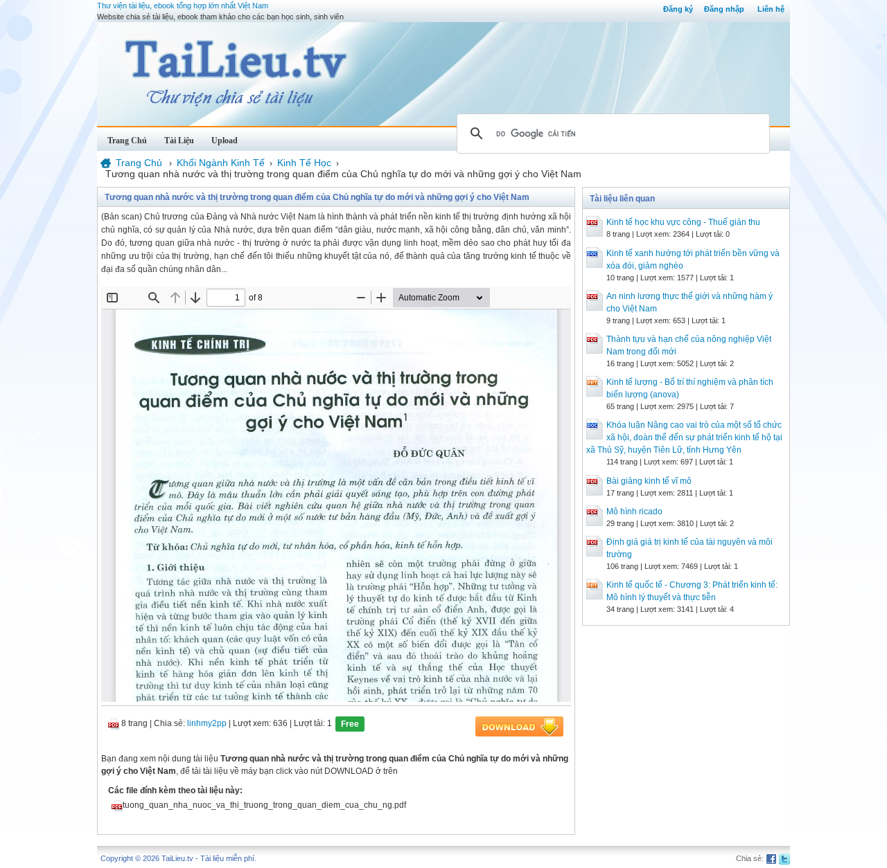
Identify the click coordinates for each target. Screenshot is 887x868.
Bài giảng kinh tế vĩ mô (649, 481)
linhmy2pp (207, 723)
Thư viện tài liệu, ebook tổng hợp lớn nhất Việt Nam (182, 5)
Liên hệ (770, 9)
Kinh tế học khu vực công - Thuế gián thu (683, 222)
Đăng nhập (724, 9)
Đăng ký (678, 9)
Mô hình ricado (634, 511)
